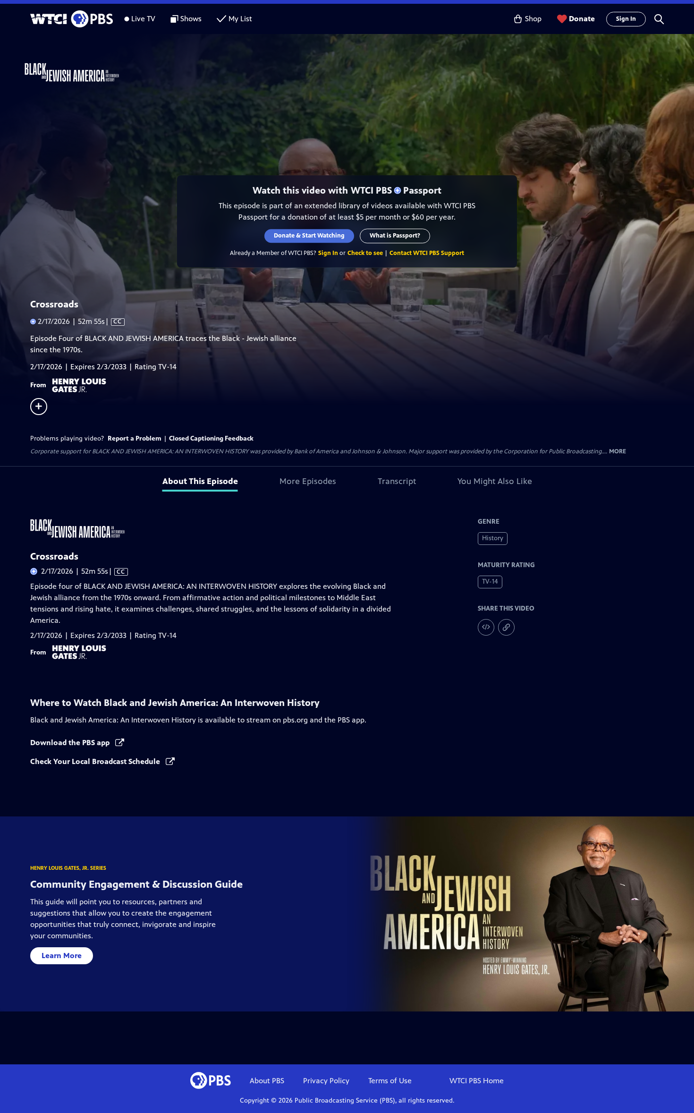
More (617, 451)
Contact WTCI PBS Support (426, 253)
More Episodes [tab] (307, 481)
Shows (191, 18)
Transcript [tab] (397, 481)
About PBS (267, 1080)
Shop (533, 18)
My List (240, 18)
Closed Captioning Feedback (211, 438)
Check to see (365, 253)
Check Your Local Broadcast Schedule (96, 761)
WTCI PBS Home (476, 1080)
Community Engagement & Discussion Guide (136, 884)
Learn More (62, 955)
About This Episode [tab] (200, 481)
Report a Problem (134, 438)
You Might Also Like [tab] (494, 481)
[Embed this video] (486, 627)
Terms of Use (390, 1080)
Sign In (626, 19)
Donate (582, 18)
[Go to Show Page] (359, 72)
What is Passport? (395, 235)
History (492, 538)
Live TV (143, 18)
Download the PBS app (70, 742)
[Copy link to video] (506, 627)
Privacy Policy (326, 1080)
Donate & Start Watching (309, 235)
